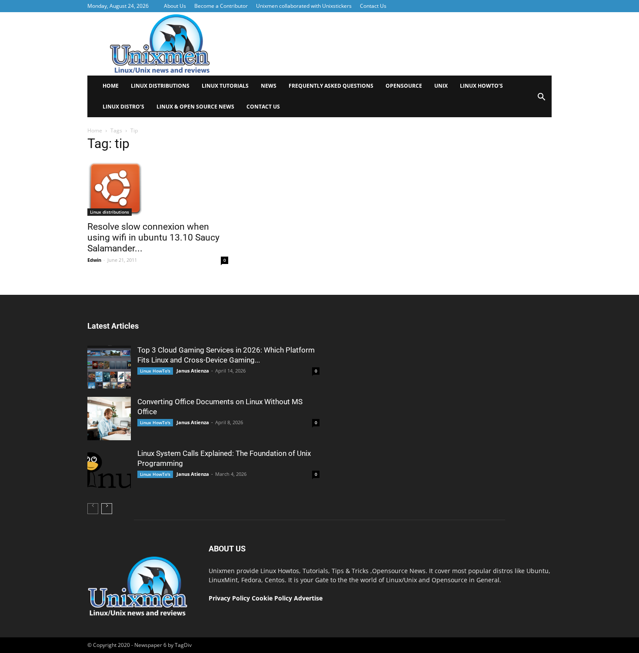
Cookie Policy (273, 598)
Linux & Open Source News (195, 106)
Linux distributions (160, 85)
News (268, 85)
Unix (441, 85)
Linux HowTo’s (481, 85)
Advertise (308, 598)
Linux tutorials (225, 85)
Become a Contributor (221, 6)
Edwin (94, 260)
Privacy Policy (229, 598)
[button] (541, 99)
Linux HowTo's (155, 371)
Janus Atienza (192, 370)
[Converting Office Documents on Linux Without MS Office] (109, 418)
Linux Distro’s (123, 106)
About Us (175, 6)
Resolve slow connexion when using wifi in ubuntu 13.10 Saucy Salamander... (153, 237)
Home (111, 85)
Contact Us (373, 6)
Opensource (404, 85)
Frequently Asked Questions (331, 85)
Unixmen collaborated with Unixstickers (304, 6)
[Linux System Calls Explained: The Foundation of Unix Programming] (109, 470)
